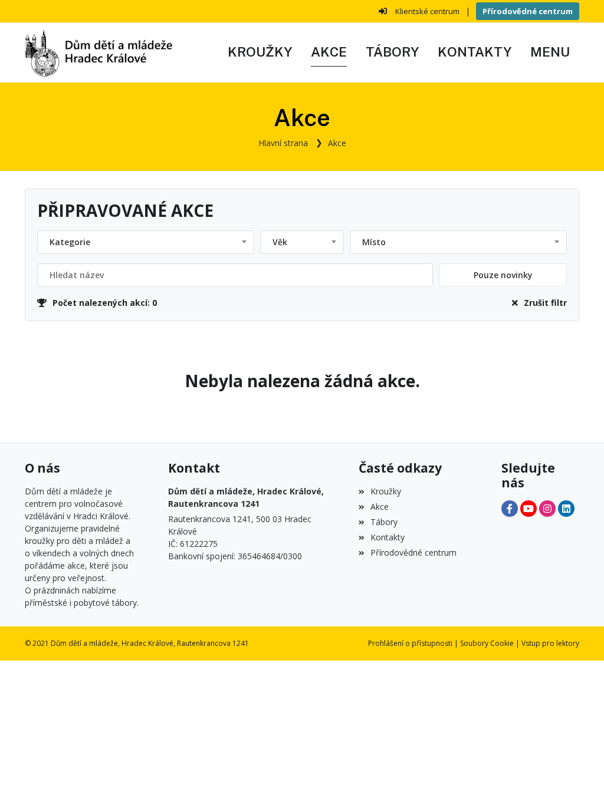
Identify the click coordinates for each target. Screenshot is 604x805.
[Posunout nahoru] (577, 778)
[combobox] (145, 242)
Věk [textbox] (280, 242)
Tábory (384, 521)
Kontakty (387, 537)
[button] (550, 52)
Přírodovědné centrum (527, 11)
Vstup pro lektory (550, 643)
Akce (337, 143)
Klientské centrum (427, 11)
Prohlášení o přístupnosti (410, 643)
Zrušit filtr (545, 302)
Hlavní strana (283, 143)
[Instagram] (547, 508)
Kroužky (385, 491)
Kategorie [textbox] (70, 242)
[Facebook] (509, 508)
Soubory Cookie (487, 643)
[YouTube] (528, 508)
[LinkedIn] (566, 508)
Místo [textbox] (374, 242)
